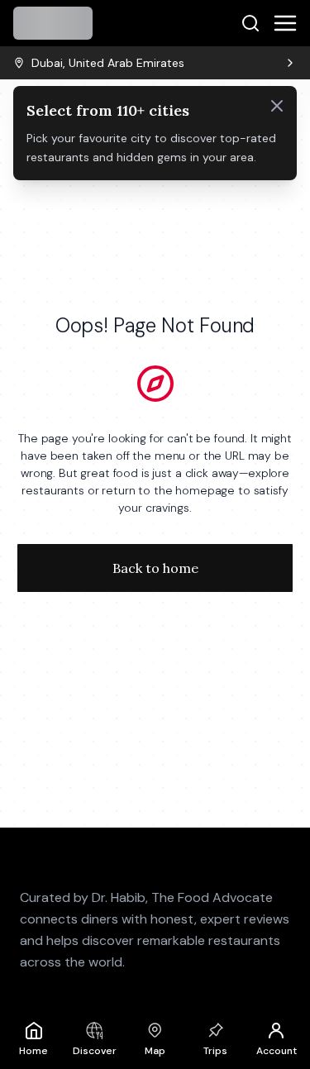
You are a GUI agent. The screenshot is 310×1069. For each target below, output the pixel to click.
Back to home (155, 568)
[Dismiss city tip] (277, 106)
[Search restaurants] (250, 23)
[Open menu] (285, 23)
